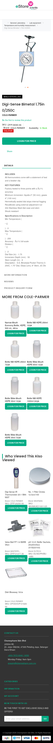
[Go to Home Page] (5, 23)
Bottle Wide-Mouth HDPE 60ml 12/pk (35, 363)
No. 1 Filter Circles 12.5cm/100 (36, 493)
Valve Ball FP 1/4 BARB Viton (15, 543)
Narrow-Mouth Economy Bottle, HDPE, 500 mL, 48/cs (15, 325)
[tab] (26, 165)
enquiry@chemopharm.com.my (22, 663)
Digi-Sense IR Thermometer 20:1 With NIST (15, 495)
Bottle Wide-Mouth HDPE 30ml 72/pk (13, 436)
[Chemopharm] (26, 5)
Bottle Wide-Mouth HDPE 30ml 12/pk (13, 399)
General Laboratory (18, 23)
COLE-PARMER (9, 115)
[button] (25, 87)
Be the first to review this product (16, 120)
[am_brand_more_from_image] (15, 319)
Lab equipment (35, 23)
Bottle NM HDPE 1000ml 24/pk (34, 399)
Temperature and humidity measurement (20, 25)
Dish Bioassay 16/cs (14, 592)
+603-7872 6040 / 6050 (18, 655)
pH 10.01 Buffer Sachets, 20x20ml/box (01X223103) (39, 545)
